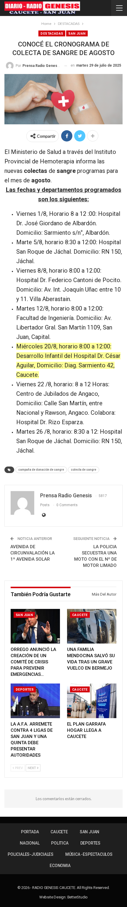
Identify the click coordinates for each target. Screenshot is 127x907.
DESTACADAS (51, 34)
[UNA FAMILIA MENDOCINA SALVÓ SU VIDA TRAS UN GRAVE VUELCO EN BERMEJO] (91, 626)
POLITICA (59, 843)
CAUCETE (80, 615)
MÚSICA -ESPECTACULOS (89, 854)
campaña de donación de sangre (41, 469)
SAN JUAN (76, 34)
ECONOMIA (60, 865)
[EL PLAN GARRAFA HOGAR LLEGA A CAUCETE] (91, 701)
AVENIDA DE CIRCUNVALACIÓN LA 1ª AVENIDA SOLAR (32, 553)
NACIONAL (29, 843)
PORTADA (30, 831)
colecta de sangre (83, 469)
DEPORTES (25, 689)
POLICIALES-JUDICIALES (30, 854)
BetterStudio (77, 897)
